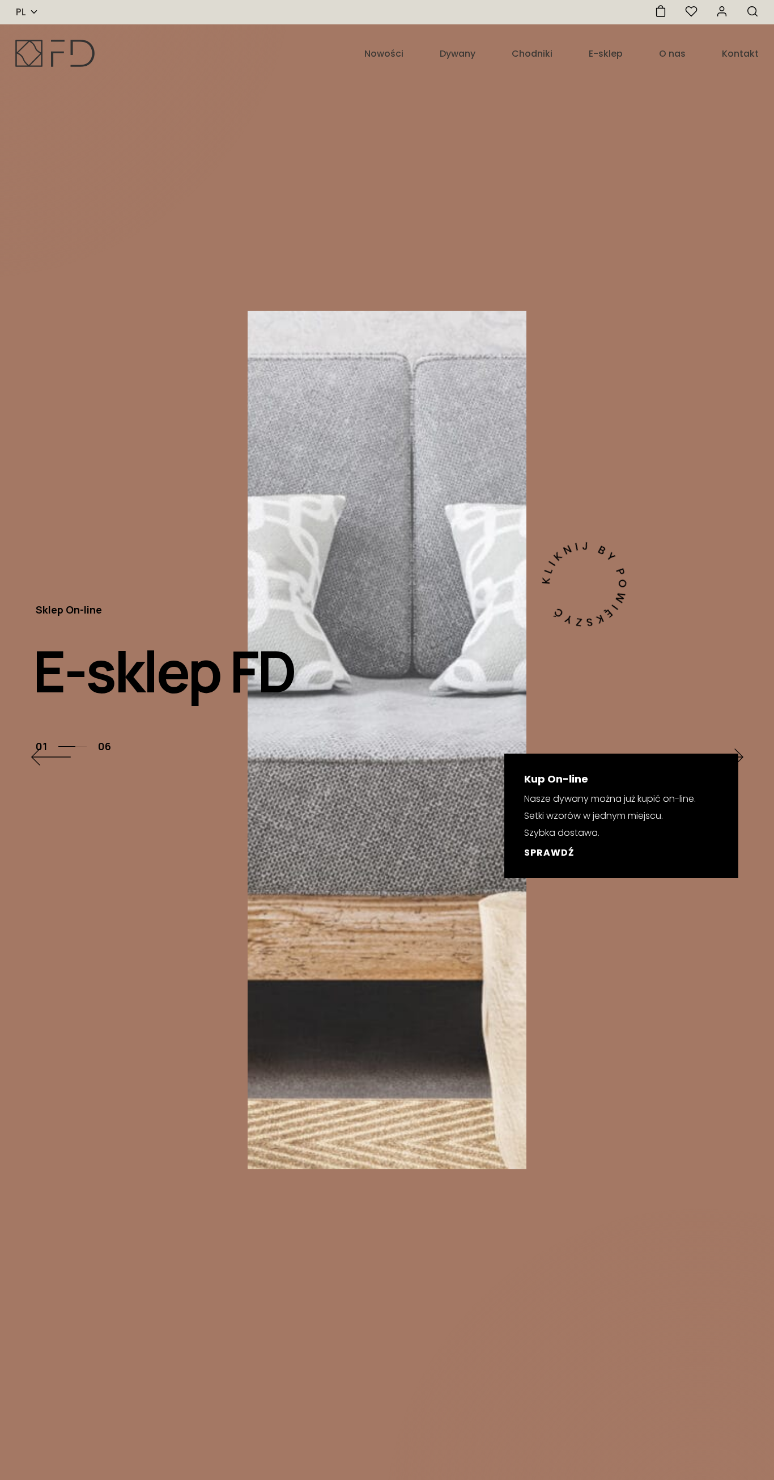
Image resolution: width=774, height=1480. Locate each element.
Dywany (457, 53)
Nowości (383, 53)
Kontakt (740, 53)
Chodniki (532, 53)
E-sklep (606, 53)
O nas (672, 53)
